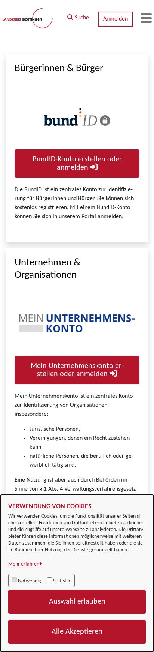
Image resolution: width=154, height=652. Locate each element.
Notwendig (29, 581)
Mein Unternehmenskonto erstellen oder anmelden (77, 370)
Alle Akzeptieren (77, 632)
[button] (78, 16)
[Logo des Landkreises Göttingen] (28, 18)
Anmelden (115, 19)
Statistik (61, 581)
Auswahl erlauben (77, 602)
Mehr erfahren (23, 564)
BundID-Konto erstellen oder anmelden (77, 163)
